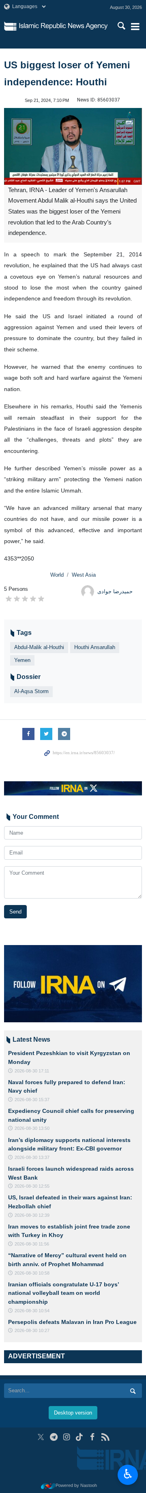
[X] (40, 1437)
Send (15, 912)
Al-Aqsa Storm (31, 691)
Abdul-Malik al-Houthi (39, 647)
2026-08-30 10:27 (32, 1330)
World (57, 575)
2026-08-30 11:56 (32, 1243)
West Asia (84, 575)
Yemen (22, 660)
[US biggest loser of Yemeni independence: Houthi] (73, 146)
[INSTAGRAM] (66, 1437)
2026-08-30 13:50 (32, 1128)
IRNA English (63, 26)
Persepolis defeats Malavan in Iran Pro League (72, 1322)
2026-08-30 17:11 (32, 1070)
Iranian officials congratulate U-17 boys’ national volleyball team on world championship (63, 1293)
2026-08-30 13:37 (32, 1157)
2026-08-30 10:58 (32, 1273)
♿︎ (128, 1474)
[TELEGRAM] (53, 1437)
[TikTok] (79, 1437)
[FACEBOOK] (92, 1437)
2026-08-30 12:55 (32, 1186)
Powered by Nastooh (76, 1485)
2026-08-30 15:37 (32, 1099)
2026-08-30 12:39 (32, 1215)
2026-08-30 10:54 (32, 1310)
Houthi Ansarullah (94, 647)
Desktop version (73, 1413)
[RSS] (105, 1437)
